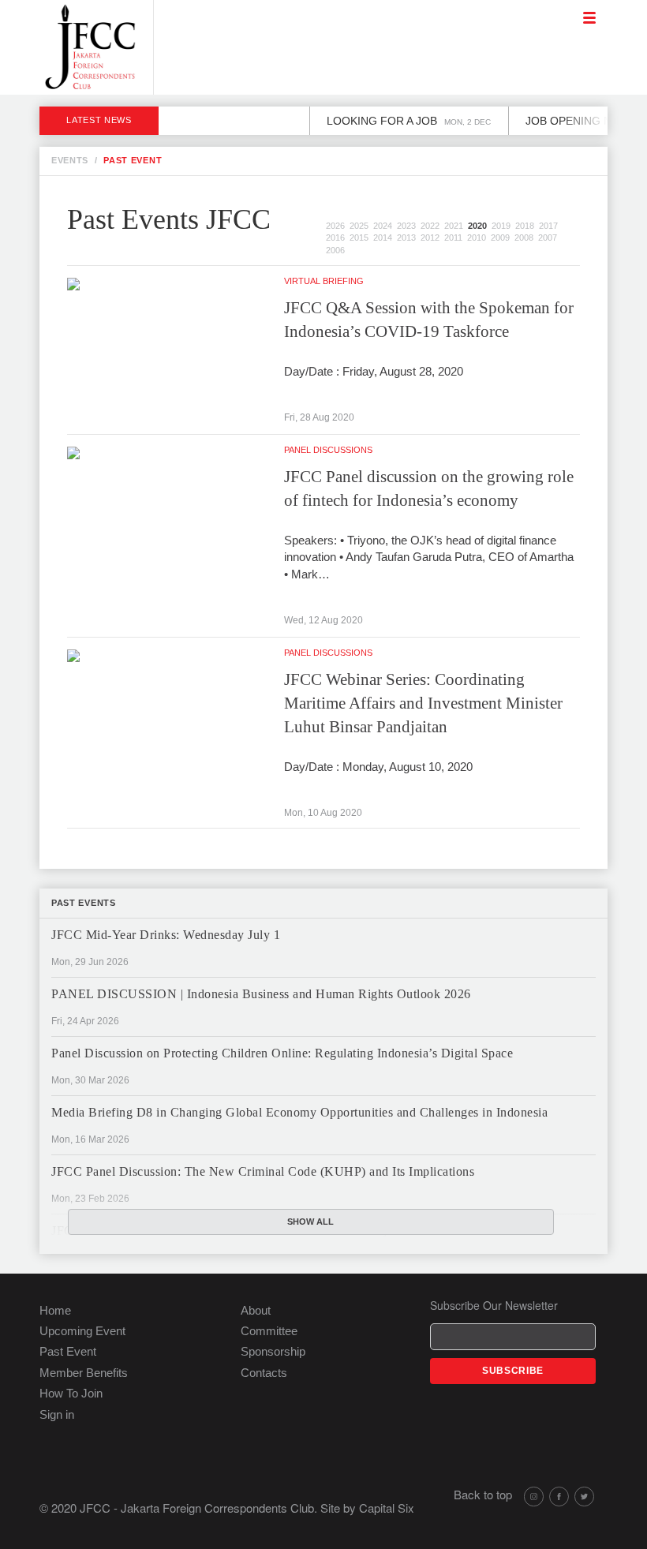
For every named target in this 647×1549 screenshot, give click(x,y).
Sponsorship (273, 1351)
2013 (406, 237)
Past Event (67, 1351)
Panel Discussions (328, 450)
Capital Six (386, 1507)
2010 (476, 237)
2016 (335, 237)
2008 (523, 237)
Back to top (483, 1494)
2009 (500, 237)
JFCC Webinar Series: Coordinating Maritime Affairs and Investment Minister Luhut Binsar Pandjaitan (423, 703)
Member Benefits (83, 1372)
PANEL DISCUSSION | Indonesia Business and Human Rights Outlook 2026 (261, 994)
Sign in (56, 1414)
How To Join (71, 1393)
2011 (453, 237)
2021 (453, 225)
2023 (406, 225)
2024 (382, 225)
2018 (524, 225)
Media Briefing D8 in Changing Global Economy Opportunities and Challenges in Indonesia (299, 1112)
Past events (83, 902)
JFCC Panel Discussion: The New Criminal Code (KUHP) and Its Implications (262, 1171)
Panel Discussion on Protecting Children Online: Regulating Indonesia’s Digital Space (282, 1053)
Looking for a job (394, 120)
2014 (382, 237)
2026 (335, 225)
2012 (430, 237)
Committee (269, 1331)
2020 (477, 225)
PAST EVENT (132, 160)
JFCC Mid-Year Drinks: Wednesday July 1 (165, 934)
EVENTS (69, 160)
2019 (501, 225)
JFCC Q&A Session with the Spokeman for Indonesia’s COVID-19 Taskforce (429, 319)
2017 (548, 225)
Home (55, 1310)
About (256, 1310)
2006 (335, 250)
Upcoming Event (82, 1331)
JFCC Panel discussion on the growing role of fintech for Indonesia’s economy (429, 488)
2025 (359, 225)
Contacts (264, 1372)
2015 (359, 237)
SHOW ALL (310, 1221)
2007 (547, 237)
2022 (430, 225)
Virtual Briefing (324, 281)
